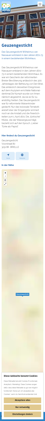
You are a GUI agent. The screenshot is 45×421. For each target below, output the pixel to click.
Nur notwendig (22, 407)
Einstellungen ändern (22, 414)
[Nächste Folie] (42, 21)
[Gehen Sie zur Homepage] (8, 7)
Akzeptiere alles (22, 400)
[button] (22, 295)
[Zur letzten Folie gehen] (2, 21)
